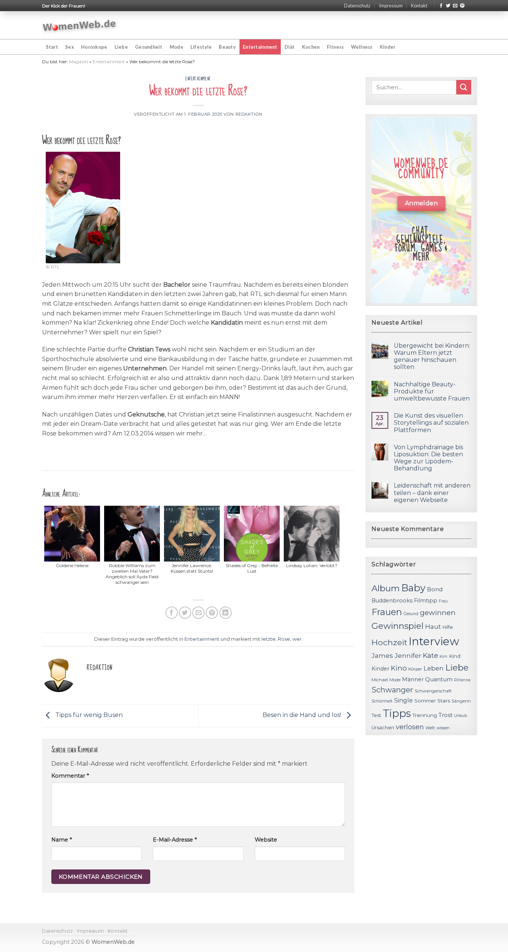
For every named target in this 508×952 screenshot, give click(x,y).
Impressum (391, 6)
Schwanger (392, 689)
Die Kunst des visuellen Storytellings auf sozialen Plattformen (431, 422)
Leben (434, 668)
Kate (430, 655)
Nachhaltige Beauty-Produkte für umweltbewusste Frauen (432, 391)
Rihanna (462, 680)
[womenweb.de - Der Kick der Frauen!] (79, 25)
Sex (69, 47)
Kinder (388, 47)
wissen (443, 728)
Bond (435, 589)
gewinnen (438, 612)
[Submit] (463, 87)
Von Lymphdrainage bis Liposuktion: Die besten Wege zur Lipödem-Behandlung (428, 458)
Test (376, 715)
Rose (284, 639)
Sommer (425, 701)
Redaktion (249, 114)
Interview (434, 641)
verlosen (410, 727)
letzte (268, 639)
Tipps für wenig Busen (88, 714)
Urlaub (460, 715)
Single (403, 700)
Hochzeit (389, 642)
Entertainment (260, 47)
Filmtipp (425, 600)
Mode (176, 47)
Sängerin (461, 701)
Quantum (439, 679)
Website (266, 839)
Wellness (362, 47)
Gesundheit (149, 47)
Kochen (311, 47)
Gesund (410, 613)
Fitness (335, 47)
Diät (289, 47)
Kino (399, 668)
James (382, 655)
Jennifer (408, 655)
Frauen (387, 612)
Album (386, 588)
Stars (443, 701)
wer (297, 639)
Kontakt (419, 6)
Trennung (424, 715)
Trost (445, 714)
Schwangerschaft (433, 691)
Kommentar (70, 775)
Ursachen (383, 727)
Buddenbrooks (392, 600)
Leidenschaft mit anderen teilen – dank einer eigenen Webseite (432, 492)
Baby (413, 588)
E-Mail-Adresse (175, 839)
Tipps (397, 713)
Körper (415, 669)
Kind (454, 656)
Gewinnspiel (398, 626)
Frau (443, 601)
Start (52, 47)
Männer (413, 679)
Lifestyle (201, 47)
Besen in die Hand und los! (303, 714)
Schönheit (382, 701)
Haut (433, 626)
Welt (430, 727)
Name (61, 839)
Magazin (78, 61)
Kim (443, 656)
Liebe (121, 47)
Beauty (227, 47)
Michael (380, 679)
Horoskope (94, 47)
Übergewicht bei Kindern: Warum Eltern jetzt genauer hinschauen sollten (432, 356)
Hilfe (448, 627)
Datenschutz (357, 6)
